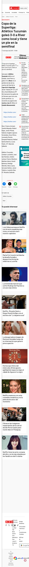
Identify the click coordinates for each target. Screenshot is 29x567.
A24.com (14, 520)
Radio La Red (23, 8)
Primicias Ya (22, 12)
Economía (7, 12)
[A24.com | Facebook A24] (6, 525)
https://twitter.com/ (10, 112)
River (16, 16)
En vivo (15, 8)
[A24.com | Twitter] (9, 525)
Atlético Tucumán (10, 16)
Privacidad (22, 526)
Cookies (21, 534)
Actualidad (14, 12)
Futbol (3, 16)
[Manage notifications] (25, 560)
